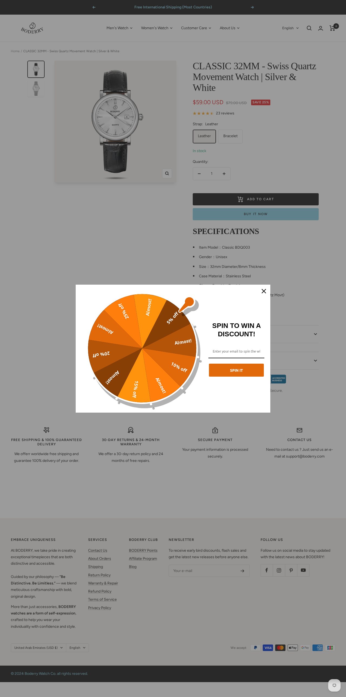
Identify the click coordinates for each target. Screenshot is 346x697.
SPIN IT (236, 370)
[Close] (263, 291)
